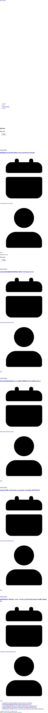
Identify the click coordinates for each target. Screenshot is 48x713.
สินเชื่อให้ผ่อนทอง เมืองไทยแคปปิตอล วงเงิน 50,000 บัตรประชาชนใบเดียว (17, 152)
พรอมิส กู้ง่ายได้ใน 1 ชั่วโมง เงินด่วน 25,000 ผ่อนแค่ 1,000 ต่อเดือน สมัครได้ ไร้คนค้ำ (20, 490)
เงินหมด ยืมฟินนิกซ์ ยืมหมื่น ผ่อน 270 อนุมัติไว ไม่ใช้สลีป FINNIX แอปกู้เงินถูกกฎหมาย (20, 381)
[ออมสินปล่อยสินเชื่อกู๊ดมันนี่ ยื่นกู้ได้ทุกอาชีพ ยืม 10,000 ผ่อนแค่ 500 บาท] (4, 267)
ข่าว (3, 105)
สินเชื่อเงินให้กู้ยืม (5, 106)
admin (1, 252)
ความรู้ (3, 108)
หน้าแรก (4, 103)
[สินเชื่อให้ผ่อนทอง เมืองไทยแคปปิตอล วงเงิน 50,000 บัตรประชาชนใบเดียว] (11, 148)
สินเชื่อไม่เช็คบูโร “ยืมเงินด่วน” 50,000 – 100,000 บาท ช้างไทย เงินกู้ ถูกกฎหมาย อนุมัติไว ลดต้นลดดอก (23, 708)
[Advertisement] (24, 118)
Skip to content (3, 0)
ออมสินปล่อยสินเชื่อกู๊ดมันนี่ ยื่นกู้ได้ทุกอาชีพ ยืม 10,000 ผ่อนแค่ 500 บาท (17, 271)
